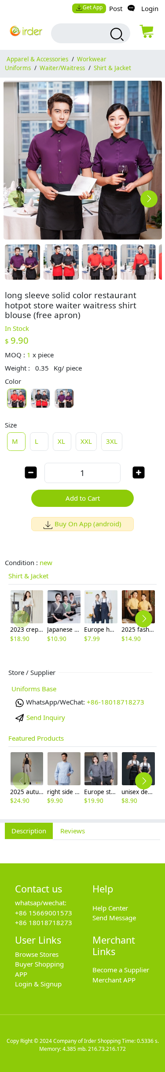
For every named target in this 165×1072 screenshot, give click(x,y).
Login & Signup (38, 983)
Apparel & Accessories (37, 59)
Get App (93, 7)
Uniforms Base (33, 688)
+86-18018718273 (115, 701)
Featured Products (36, 738)
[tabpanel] (82, 846)
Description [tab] (28, 830)
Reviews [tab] (72, 830)
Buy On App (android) (88, 523)
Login (149, 8)
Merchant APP (114, 979)
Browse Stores (37, 954)
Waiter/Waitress (62, 68)
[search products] (116, 34)
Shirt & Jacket (112, 68)
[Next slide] (149, 198)
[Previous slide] (16, 198)
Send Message (114, 917)
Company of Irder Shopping (87, 1041)
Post (115, 8)
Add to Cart (83, 498)
